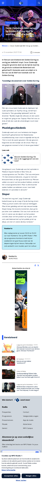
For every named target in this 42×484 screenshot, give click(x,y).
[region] (21, 94)
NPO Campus (28, 428)
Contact (26, 412)
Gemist (4, 428)
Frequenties (6, 412)
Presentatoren (7, 420)
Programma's (7, 416)
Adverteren (27, 424)
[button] (3, 3)
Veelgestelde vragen (30, 416)
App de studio (28, 420)
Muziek (4, 424)
